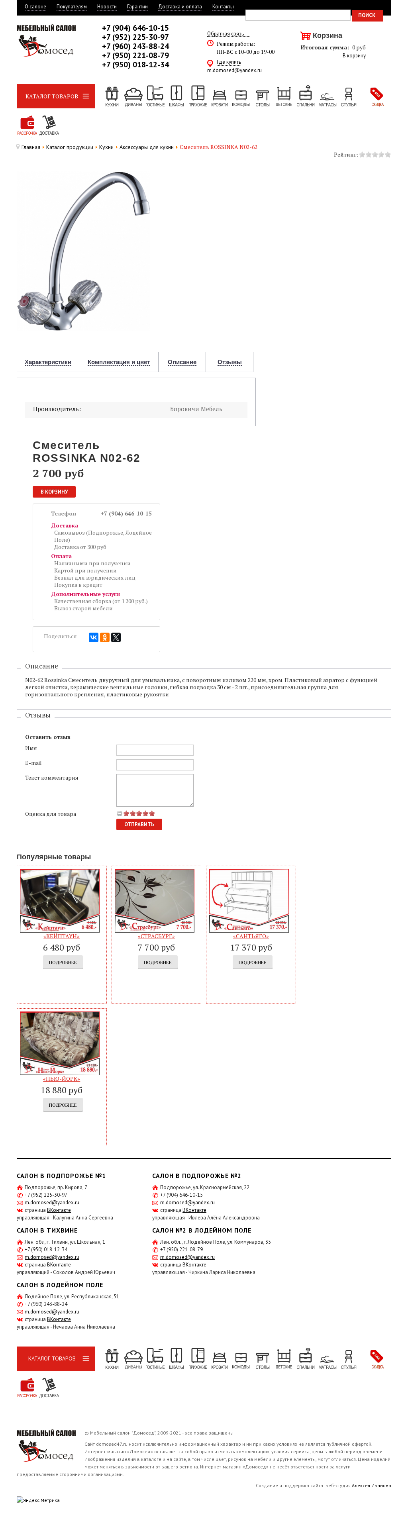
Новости (107, 6)
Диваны (133, 96)
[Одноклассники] (105, 637)
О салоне (35, 6)
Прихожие (197, 96)
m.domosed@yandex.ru (234, 70)
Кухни (111, 96)
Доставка (48, 125)
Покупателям (72, 6)
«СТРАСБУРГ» (156, 936)
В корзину (354, 55)
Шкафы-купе (176, 96)
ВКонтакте (59, 1210)
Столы (262, 96)
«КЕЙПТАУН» (61, 936)
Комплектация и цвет (119, 362)
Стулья (348, 96)
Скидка (377, 96)
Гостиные (154, 96)
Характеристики (48, 362)
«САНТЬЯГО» (251, 936)
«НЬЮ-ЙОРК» (61, 1078)
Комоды (240, 96)
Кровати (219, 96)
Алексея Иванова (371, 1485)
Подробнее (63, 962)
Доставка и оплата (180, 6)
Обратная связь (225, 34)
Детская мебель (283, 96)
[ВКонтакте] (93, 637)
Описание (182, 362)
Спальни (305, 96)
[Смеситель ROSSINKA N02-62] (83, 250)
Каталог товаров (52, 96)
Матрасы (326, 96)
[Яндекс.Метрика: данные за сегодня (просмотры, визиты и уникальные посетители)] (38, 1500)
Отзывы (230, 362)
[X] (116, 637)
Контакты (223, 6)
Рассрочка (27, 125)
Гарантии (137, 6)
